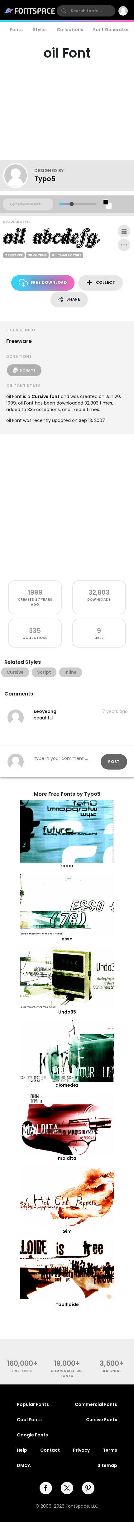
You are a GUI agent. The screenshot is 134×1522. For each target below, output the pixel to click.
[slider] (71, 204)
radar (67, 866)
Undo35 (67, 1012)
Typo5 (44, 178)
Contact (50, 1450)
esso (67, 939)
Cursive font (45, 396)
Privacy (81, 1450)
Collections (70, 29)
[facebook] (46, 1488)
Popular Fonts (33, 1404)
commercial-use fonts (67, 1373)
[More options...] (124, 245)
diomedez (67, 1085)
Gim (67, 1231)
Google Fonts (32, 1435)
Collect (105, 282)
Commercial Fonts (96, 1404)
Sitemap (107, 1465)
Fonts (16, 29)
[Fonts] (30, 11)
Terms (110, 1450)
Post (114, 761)
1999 (35, 592)
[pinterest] (88, 1488)
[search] (86, 10)
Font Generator (111, 29)
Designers (112, 1371)
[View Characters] (124, 231)
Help (22, 1450)
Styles (40, 29)
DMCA (24, 1465)
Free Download (49, 282)
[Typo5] (18, 175)
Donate (27, 370)
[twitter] (67, 1488)
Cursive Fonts (101, 1420)
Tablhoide (67, 1304)
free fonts (22, 1371)
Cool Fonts (29, 1420)
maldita (67, 1158)
